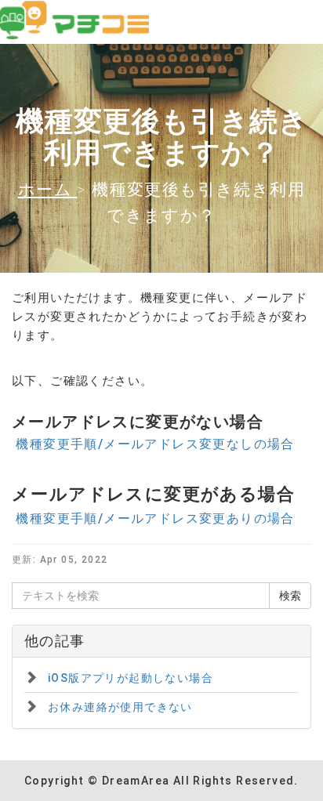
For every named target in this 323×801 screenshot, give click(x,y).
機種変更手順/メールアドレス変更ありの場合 (153, 518)
